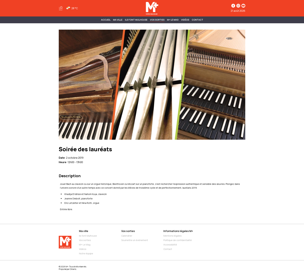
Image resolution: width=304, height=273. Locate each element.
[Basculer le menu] (61, 8)
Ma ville (83, 231)
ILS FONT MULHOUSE (136, 19)
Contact (197, 19)
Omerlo (73, 269)
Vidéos (185, 19)
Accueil (106, 19)
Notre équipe (86, 253)
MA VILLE (117, 19)
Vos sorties (157, 19)
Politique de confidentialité (177, 240)
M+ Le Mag (173, 19)
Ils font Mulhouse (88, 235)
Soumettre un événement (134, 240)
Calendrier (126, 235)
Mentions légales (172, 235)
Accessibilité (170, 244)
